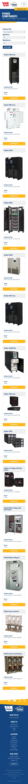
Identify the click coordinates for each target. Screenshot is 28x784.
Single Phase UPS (16, 377)
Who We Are (14, 724)
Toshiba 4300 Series (9, 55)
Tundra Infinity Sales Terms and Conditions (14, 774)
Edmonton (14, 738)
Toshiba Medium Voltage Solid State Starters (12, 509)
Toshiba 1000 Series (9, 394)
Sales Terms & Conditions (14, 772)
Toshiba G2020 (8, 150)
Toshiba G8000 (8, 255)
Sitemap (14, 778)
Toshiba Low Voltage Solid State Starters (13, 469)
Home (3, 19)
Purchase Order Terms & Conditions (14, 770)
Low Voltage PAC (16, 491)
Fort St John (14, 744)
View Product (14, 98)
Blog (14, 730)
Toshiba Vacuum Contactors (11, 611)
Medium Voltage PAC (17, 541)
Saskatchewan (14, 746)
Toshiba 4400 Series (9, 296)
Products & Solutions (11, 19)
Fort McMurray (14, 742)
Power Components (8, 88)
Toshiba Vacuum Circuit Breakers (13, 654)
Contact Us (14, 764)
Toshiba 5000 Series (9, 105)
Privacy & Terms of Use (14, 776)
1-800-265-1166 (21, 9)
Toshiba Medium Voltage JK (11, 557)
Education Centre (14, 726)
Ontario (14, 748)
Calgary (14, 737)
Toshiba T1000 (8, 431)
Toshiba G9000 (8, 203)
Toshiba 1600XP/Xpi (10, 348)
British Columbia (14, 750)
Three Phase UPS (16, 134)
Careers (14, 728)
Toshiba (5, 94)
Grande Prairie (14, 740)
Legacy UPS (15, 88)
